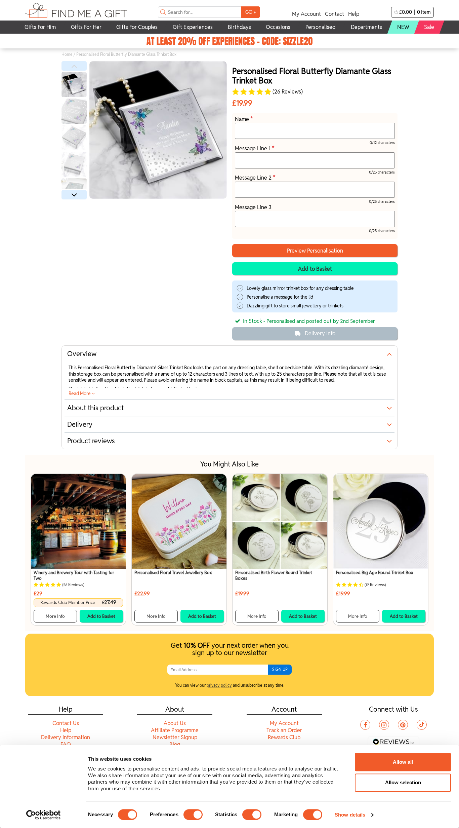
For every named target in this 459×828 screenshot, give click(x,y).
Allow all (403, 762)
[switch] (193, 814)
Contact (334, 13)
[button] (74, 66)
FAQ (65, 744)
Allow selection (403, 782)
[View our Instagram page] (384, 725)
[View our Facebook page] (365, 725)
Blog (174, 744)
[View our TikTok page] (422, 725)
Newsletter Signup (175, 737)
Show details (350, 815)
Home (67, 54)
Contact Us (65, 723)
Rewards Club (284, 737)
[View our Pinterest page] (403, 725)
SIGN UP (280, 669)
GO (250, 11)
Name (242, 119)
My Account (306, 13)
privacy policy (219, 685)
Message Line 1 (253, 148)
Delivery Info (320, 333)
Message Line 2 (254, 177)
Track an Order (284, 730)
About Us (175, 723)
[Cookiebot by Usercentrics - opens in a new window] (43, 815)
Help (353, 13)
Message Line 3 (253, 207)
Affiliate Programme (175, 730)
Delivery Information (65, 737)
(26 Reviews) (287, 91)
